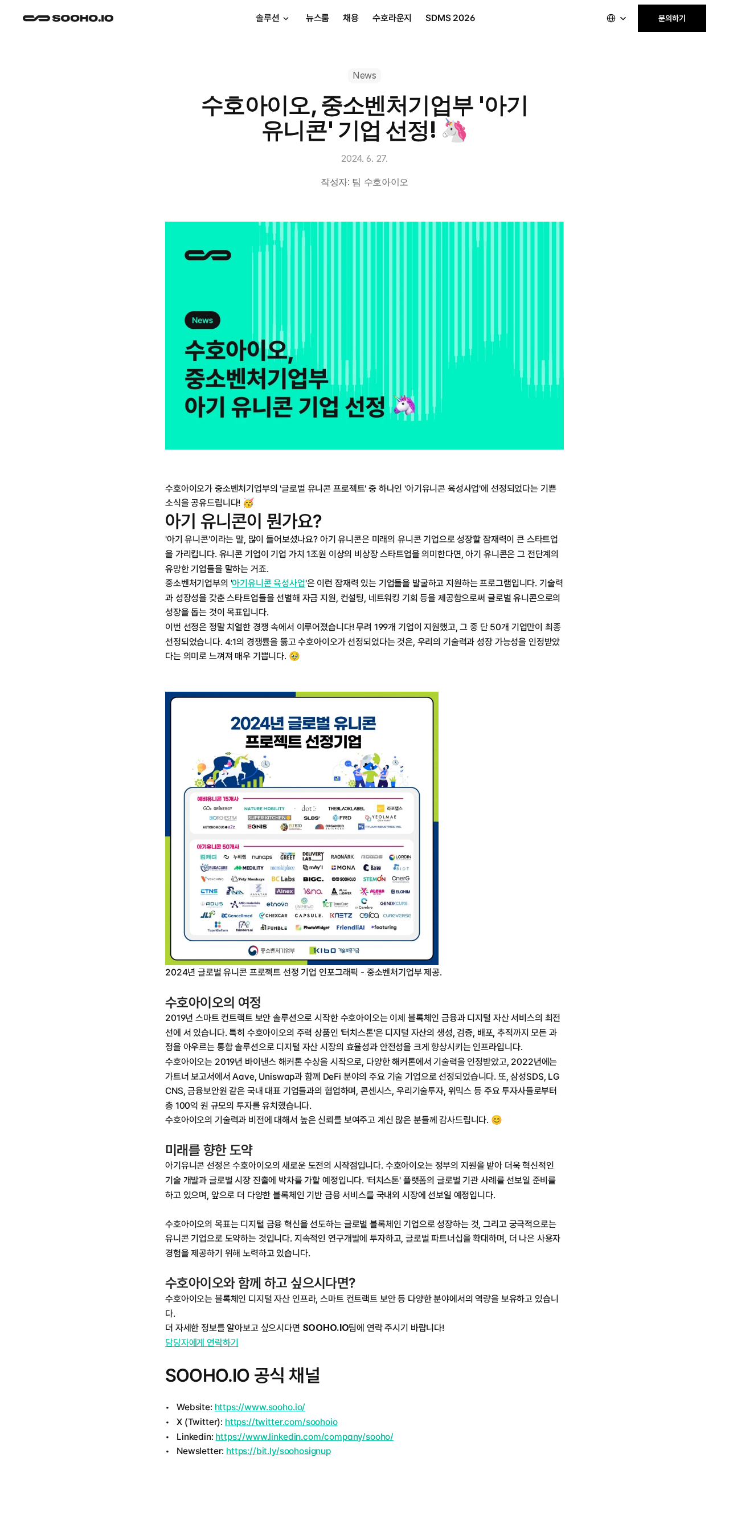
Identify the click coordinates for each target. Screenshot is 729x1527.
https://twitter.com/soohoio (281, 1421)
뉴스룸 (318, 18)
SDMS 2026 (450, 18)
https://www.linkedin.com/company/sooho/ (304, 1436)
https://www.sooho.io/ (260, 1407)
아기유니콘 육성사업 (268, 583)
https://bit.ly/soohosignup (278, 1451)
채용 (351, 18)
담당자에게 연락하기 (201, 1342)
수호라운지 (392, 18)
